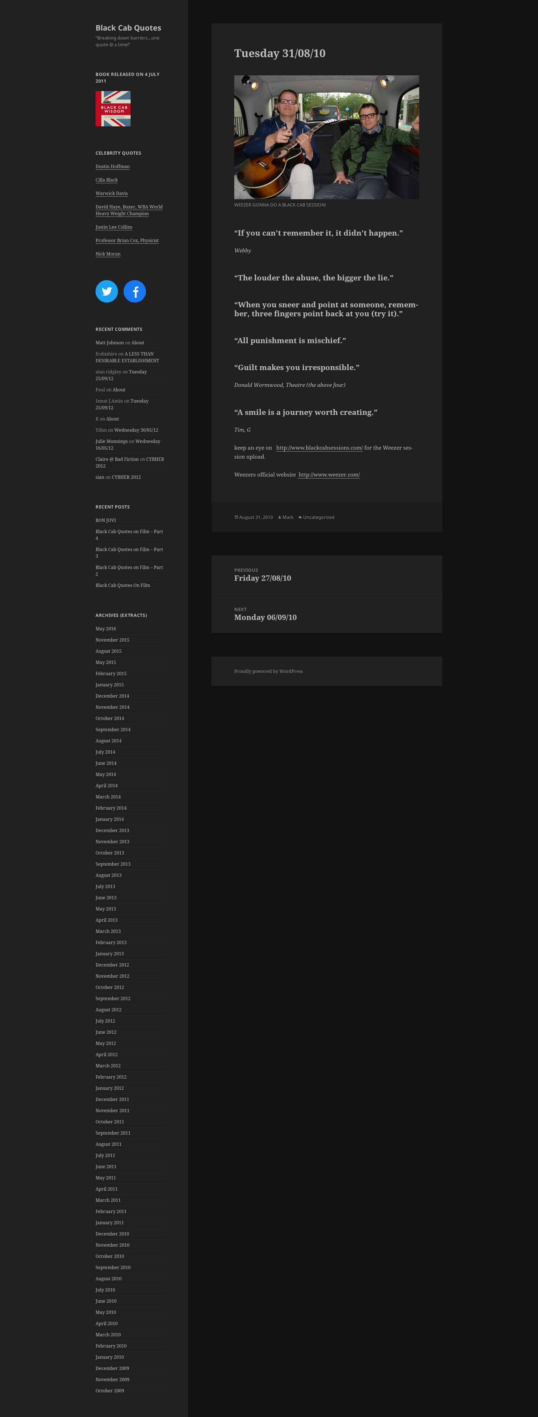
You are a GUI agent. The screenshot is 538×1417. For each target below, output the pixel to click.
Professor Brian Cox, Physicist (127, 240)
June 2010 (106, 1301)
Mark (288, 517)
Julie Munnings (112, 441)
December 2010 (112, 1234)
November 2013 (112, 841)
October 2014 (110, 718)
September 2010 (113, 1267)
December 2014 (112, 696)
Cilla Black (107, 180)
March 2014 (108, 797)
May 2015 (106, 662)
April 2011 (107, 1189)
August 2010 (109, 1279)
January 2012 (110, 1088)
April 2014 (107, 785)
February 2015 (111, 673)
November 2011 (112, 1110)
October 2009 (110, 1391)
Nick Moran (108, 254)
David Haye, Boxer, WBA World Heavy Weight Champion (129, 210)
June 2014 (106, 763)
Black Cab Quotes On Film (123, 585)
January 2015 (110, 685)
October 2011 (110, 1122)
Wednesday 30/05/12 (136, 430)
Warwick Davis (112, 193)
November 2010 (112, 1245)
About (137, 343)
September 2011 (113, 1133)
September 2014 (113, 729)
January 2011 (110, 1222)
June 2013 (106, 898)
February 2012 (111, 1077)
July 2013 (105, 886)
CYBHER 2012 (126, 477)
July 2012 (105, 1021)
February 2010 (111, 1346)
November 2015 (112, 640)
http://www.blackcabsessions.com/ (319, 447)
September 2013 (113, 864)
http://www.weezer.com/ (329, 474)
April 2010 (107, 1323)
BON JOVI (106, 520)
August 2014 (109, 741)
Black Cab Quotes (128, 27)
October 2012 (110, 987)
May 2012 (106, 1043)
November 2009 (112, 1379)
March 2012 (108, 1066)
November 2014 (112, 707)
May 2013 (106, 909)
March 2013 (108, 931)
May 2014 (106, 774)
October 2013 (110, 853)
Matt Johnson (110, 343)
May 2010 (106, 1312)
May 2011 (106, 1178)
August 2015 (109, 651)
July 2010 (105, 1290)
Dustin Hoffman (113, 166)
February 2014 (111, 808)
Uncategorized (319, 517)
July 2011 (105, 1155)
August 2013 (109, 875)
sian (100, 477)
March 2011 (108, 1200)
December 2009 (112, 1368)
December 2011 (112, 1099)
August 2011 (109, 1144)
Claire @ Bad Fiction (117, 459)
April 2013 (107, 920)
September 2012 (113, 998)
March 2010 (108, 1335)
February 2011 (111, 1211)
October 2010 (110, 1256)
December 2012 (112, 965)
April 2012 (107, 1054)
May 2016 (106, 629)
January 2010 (110, 1357)
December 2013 (112, 830)
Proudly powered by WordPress (268, 671)
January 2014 (110, 819)
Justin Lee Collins (114, 227)
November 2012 (112, 976)
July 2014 (105, 752)
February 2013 (111, 942)
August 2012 (109, 1010)
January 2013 (110, 954)
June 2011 (106, 1166)
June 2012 (106, 1032)
